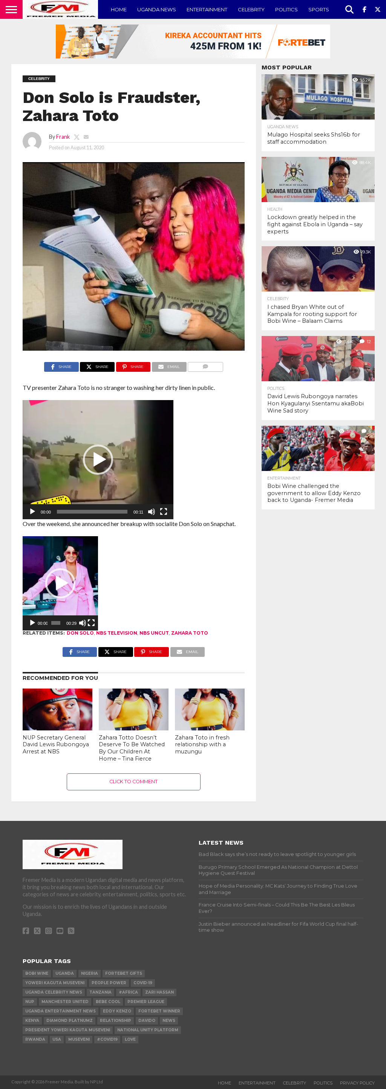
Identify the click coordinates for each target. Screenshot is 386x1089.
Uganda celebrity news (53, 992)
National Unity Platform (147, 1030)
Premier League (145, 1001)
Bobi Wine (36, 973)
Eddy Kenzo (117, 1011)
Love (130, 1039)
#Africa (128, 992)
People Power (109, 982)
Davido (146, 1020)
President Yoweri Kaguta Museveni (67, 1030)
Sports (318, 9)
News (168, 1020)
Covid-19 (142, 982)
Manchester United (65, 1001)
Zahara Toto (189, 633)
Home (119, 9)
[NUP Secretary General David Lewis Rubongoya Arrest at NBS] (57, 728)
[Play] (32, 511)
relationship (115, 1020)
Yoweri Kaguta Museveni (54, 982)
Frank (63, 136)
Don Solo (80, 633)
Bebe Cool (108, 1001)
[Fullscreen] (163, 511)
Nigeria (89, 973)
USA (56, 1039)
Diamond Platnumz (69, 1020)
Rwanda (35, 1039)
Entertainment (207, 9)
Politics (286, 9)
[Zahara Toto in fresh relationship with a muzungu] (209, 728)
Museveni (79, 1039)
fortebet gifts (123, 973)
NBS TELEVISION (116, 633)
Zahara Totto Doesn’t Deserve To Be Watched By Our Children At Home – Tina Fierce (132, 748)
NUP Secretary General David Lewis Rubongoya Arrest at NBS (56, 744)
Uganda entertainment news (60, 1011)
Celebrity (251, 9)
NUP (29, 1001)
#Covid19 (107, 1039)
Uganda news (156, 9)
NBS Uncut (154, 633)
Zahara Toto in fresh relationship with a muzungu (202, 744)
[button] (98, 460)
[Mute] (151, 511)
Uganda (64, 973)
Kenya (32, 1020)
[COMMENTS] (205, 364)
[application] (98, 459)
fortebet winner (159, 1011)
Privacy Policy (357, 1083)
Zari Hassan (159, 992)
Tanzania (100, 992)
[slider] (92, 512)
